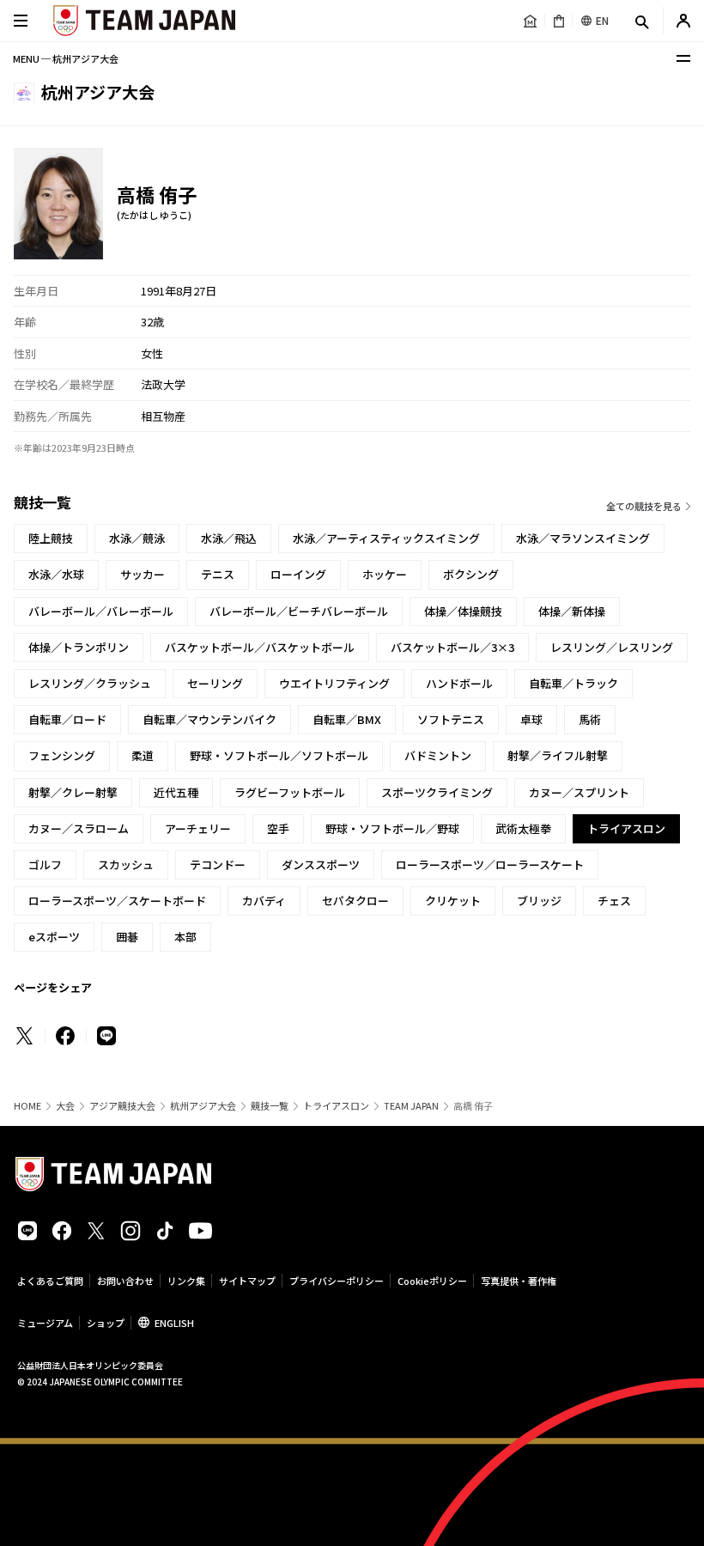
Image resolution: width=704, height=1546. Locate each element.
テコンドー (218, 864)
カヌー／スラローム (78, 828)
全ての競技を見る (644, 506)
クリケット (453, 900)
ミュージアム (45, 1323)
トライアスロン (336, 1105)
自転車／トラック (573, 683)
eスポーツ (54, 936)
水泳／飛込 (229, 538)
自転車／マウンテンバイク (209, 719)
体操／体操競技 (463, 611)
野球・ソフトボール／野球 (392, 828)
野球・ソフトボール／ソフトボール (279, 755)
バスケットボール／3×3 (452, 647)
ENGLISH (174, 1323)
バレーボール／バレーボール (100, 611)
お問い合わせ (125, 1280)
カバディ (264, 900)
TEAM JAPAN (411, 1105)
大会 (65, 1105)
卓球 (531, 719)
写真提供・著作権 (518, 1280)
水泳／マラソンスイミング (583, 538)
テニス (217, 574)
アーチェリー (198, 828)
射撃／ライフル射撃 (557, 755)
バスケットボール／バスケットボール (260, 647)
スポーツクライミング (437, 792)
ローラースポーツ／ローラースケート (490, 864)
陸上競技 (50, 538)
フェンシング (61, 755)
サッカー (142, 574)
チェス (614, 900)
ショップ (105, 1323)
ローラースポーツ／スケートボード (117, 900)
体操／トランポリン (78, 647)
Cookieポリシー (432, 1280)
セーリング (215, 683)
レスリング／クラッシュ (89, 683)
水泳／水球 (56, 574)
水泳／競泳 (137, 538)
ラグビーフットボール (289, 792)
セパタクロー (355, 900)
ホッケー (384, 574)
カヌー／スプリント (579, 792)
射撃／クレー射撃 (73, 792)
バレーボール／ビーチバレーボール (298, 611)
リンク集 (186, 1280)
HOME (27, 1105)
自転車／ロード (67, 719)
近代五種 (176, 792)
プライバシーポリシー (336, 1280)
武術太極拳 (523, 828)
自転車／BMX (347, 719)
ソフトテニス (450, 719)
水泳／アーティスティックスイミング (386, 538)
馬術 (590, 719)
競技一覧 (269, 1105)
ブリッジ (539, 900)
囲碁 (127, 936)
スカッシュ (126, 864)
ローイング (298, 574)
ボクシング (471, 574)
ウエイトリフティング (334, 683)
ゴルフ (45, 864)
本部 (185, 936)
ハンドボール (459, 683)
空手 (278, 828)
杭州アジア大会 (203, 1105)
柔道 (142, 755)
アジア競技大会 (122, 1105)
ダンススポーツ (321, 864)
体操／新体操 (571, 611)
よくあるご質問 (50, 1280)
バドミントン (437, 755)
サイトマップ (247, 1280)
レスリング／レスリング (611, 647)
